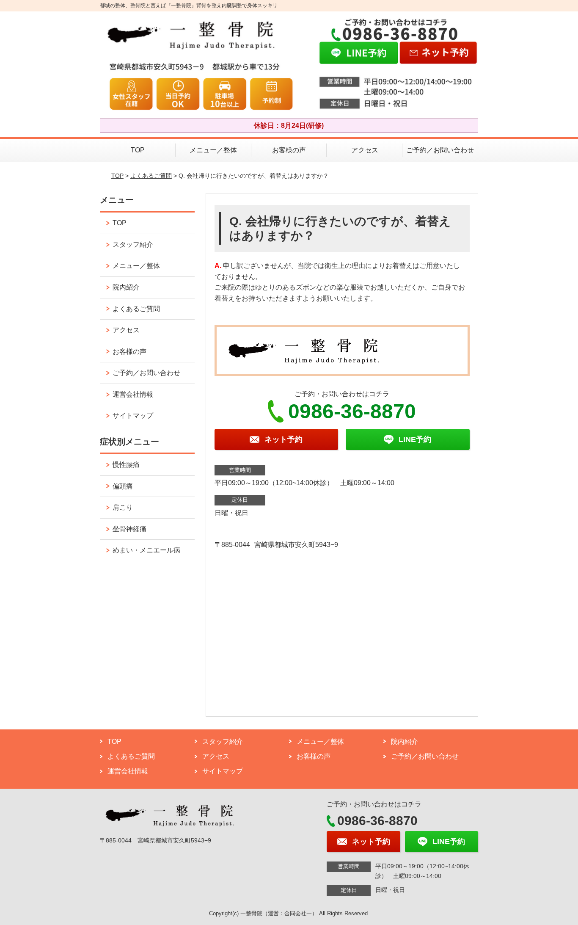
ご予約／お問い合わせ (440, 150)
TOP (138, 150)
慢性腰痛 (126, 464)
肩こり (123, 507)
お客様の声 (289, 150)
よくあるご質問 (151, 175)
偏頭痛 (123, 486)
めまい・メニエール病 (146, 550)
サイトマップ (133, 415)
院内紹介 (126, 287)
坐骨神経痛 (129, 529)
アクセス (364, 150)
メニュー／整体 (213, 150)
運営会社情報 (133, 394)
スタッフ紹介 (133, 244)
